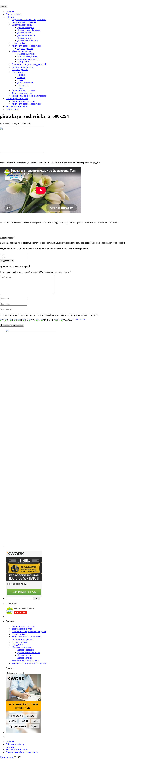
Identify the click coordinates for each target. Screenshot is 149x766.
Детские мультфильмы (28, 30)
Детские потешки (26, 35)
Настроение (23, 61)
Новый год (22, 85)
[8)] (7, 320)
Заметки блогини (26, 53)
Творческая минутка (22, 93)
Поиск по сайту (13, 14)
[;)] (16, 320)
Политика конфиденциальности (22, 752)
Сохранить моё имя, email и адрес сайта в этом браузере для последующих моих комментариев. (50, 315)
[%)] (57, 320)
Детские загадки (25, 27)
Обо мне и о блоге (15, 744)
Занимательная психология (25, 660)
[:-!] (38, 320)
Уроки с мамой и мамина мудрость (29, 96)
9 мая (20, 80)
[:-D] (25, 320)
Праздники (17, 72)
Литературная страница (17, 98)
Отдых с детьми (20, 69)
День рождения (25, 82)
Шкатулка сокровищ (22, 25)
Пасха (20, 88)
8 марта (21, 77)
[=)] (2, 320)
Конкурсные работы (27, 56)
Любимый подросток (22, 67)
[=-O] (32, 320)
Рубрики (10, 17)
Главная (10, 11)
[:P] (20, 320)
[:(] (11, 320)
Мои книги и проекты (17, 106)
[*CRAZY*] (67, 320)
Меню (3, 6)
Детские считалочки (27, 40)
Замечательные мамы (28, 59)
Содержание (12, 109)
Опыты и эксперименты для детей (29, 64)
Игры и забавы (19, 43)
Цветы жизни (7, 757)
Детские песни (24, 32)
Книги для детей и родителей (26, 46)
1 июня (21, 75)
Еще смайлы (80, 319)
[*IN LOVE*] (48, 320)
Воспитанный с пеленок (24, 22)
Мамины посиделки (22, 51)
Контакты (11, 747)
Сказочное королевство (23, 90)
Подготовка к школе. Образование (29, 19)
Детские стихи (24, 38)
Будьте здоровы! (25, 48)
